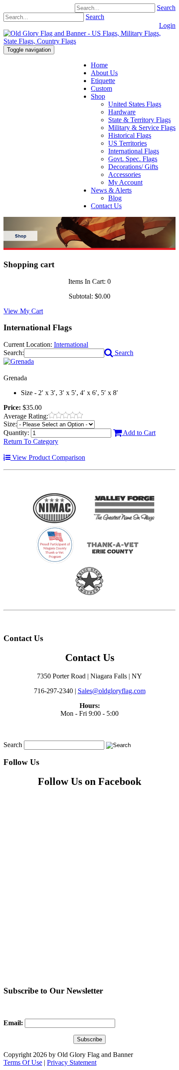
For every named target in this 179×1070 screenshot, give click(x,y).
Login (167, 25)
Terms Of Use (22, 1062)
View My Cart (23, 311)
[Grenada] (18, 361)
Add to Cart (139, 432)
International (71, 344)
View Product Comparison (47, 457)
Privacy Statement (71, 1062)
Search (166, 7)
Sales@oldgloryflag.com (112, 691)
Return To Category (30, 441)
